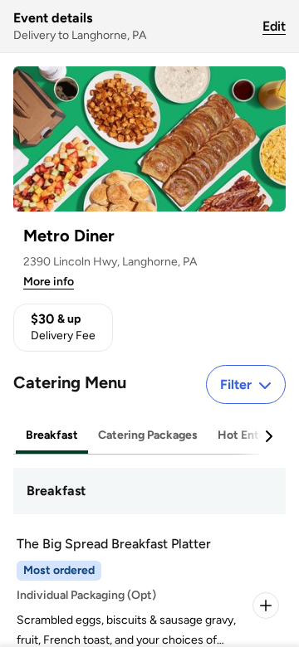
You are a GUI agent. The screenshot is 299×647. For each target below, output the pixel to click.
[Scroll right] (268, 436)
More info (48, 282)
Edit (274, 26)
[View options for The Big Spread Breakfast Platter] (265, 605)
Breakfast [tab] (52, 435)
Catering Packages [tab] (148, 435)
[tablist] (149, 436)
